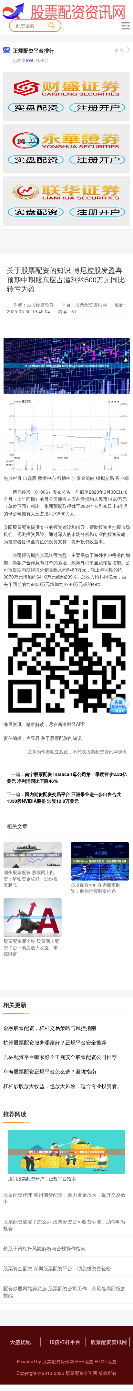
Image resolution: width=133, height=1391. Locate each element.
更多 (119, 50)
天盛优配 (20, 1342)
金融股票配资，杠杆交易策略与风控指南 (49, 1028)
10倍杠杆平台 (64, 1342)
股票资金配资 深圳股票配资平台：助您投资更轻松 (57, 1268)
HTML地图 (105, 1361)
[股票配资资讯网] (64, 10)
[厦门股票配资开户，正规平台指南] (66, 1151)
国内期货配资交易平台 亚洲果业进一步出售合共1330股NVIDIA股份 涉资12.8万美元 (64, 797)
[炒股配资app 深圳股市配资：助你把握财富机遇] (100, 860)
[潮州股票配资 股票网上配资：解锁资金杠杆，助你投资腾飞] (33, 854)
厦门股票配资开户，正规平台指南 (42, 1178)
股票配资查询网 (81, 1373)
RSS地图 (84, 1361)
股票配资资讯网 (109, 1342)
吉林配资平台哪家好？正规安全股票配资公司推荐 (60, 1057)
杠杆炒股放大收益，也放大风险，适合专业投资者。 (62, 1086)
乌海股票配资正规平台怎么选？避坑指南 (49, 1071)
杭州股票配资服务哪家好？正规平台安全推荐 (55, 1042)
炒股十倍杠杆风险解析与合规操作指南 (44, 1248)
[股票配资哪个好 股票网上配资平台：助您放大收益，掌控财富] (33, 917)
